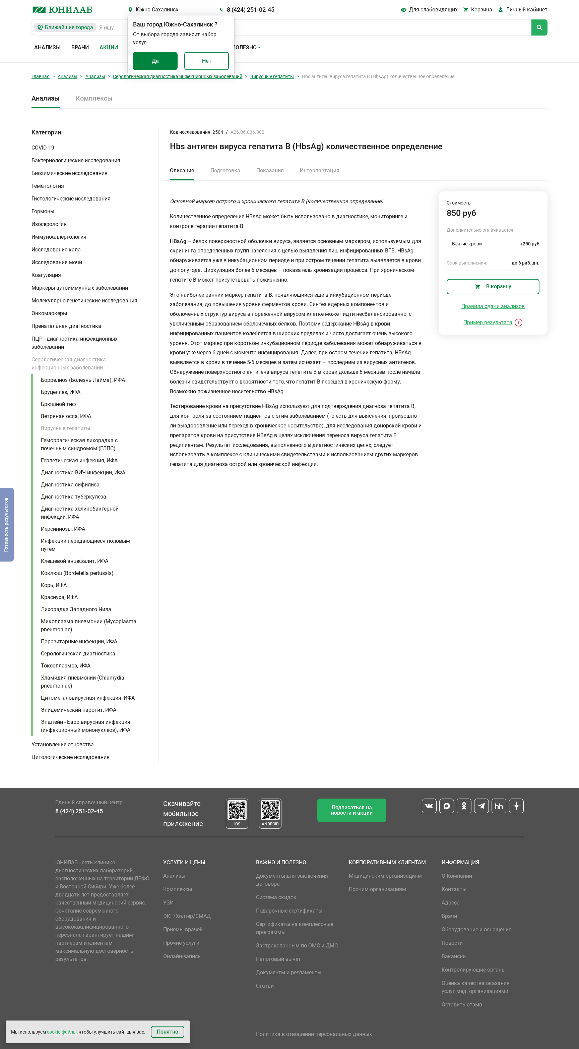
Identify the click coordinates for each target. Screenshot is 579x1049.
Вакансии (454, 956)
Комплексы (94, 98)
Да (155, 61)
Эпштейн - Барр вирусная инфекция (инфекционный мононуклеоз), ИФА (85, 726)
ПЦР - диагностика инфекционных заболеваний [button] (74, 343)
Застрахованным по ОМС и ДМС (297, 945)
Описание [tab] (182, 170)
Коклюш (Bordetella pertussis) (77, 573)
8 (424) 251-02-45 (250, 9)
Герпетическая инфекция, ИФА (79, 460)
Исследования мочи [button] (56, 262)
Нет (206, 61)
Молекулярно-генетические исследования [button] (84, 300)
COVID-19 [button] (42, 147)
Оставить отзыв (462, 1004)
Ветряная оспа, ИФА (66, 416)
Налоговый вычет (278, 959)
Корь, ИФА (54, 585)
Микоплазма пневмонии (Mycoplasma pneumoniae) (88, 625)
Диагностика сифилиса (70, 484)
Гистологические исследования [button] (71, 198)
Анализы (47, 47)
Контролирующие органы (474, 970)
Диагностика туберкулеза (73, 496)
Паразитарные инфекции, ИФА (79, 641)
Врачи (80, 47)
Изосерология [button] (49, 224)
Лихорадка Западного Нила (76, 609)
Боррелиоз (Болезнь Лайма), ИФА (83, 380)
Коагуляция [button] (46, 275)
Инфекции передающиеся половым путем (85, 545)
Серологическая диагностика (78, 653)
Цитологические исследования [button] (70, 757)
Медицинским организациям (385, 876)
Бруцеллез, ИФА (60, 392)
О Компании (457, 876)
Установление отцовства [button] (62, 744)
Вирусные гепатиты (272, 76)
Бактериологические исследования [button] (75, 160)
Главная (40, 76)
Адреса (451, 902)
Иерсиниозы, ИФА (63, 529)
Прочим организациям (377, 889)
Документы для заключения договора (292, 880)
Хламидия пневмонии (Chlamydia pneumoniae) (82, 682)
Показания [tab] (270, 170)
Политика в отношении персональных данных (314, 1034)
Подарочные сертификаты (289, 911)
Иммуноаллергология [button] (58, 237)
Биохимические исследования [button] (69, 173)
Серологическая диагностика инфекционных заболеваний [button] (68, 363)
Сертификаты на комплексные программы (294, 928)
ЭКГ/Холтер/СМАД (187, 916)
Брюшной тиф (58, 404)
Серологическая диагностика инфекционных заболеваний (177, 76)
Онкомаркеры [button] (49, 313)
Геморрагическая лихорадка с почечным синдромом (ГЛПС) (79, 444)
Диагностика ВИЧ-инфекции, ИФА (83, 472)
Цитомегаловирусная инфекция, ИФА (88, 698)
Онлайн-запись (182, 956)
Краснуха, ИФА (59, 597)
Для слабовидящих (433, 9)
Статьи (265, 986)
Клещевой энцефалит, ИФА (74, 561)
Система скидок (276, 897)
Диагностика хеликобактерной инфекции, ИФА (80, 513)
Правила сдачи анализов (493, 306)
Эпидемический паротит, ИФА (78, 710)
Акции (109, 47)
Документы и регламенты (288, 972)
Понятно (167, 1032)
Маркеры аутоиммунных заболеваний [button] (79, 288)
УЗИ (168, 902)
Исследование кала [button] (56, 249)
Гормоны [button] (42, 211)
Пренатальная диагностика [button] (66, 326)
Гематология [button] (47, 186)
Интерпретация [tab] (319, 170)
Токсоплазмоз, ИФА (65, 665)
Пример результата (487, 322)
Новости (452, 943)
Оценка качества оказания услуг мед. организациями (476, 987)
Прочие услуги (181, 943)
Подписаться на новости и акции (352, 810)
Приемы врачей (183, 929)
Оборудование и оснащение (476, 929)
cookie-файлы (62, 1032)
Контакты (454, 889)
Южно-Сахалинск (157, 9)
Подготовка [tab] (225, 170)
